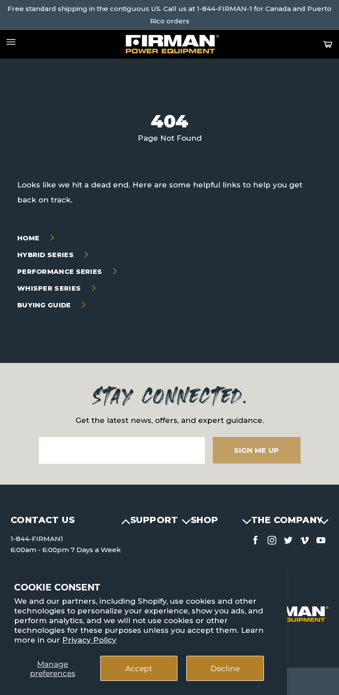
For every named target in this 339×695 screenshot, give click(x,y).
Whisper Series (50, 288)
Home (29, 238)
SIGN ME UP (256, 450)
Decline (225, 668)
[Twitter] (288, 538)
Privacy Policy (89, 639)
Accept (138, 668)
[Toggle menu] (11, 41)
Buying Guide (45, 305)
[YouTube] (320, 538)
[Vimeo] (304, 538)
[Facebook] (255, 538)
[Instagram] (271, 538)
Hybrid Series (46, 254)
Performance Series (60, 271)
